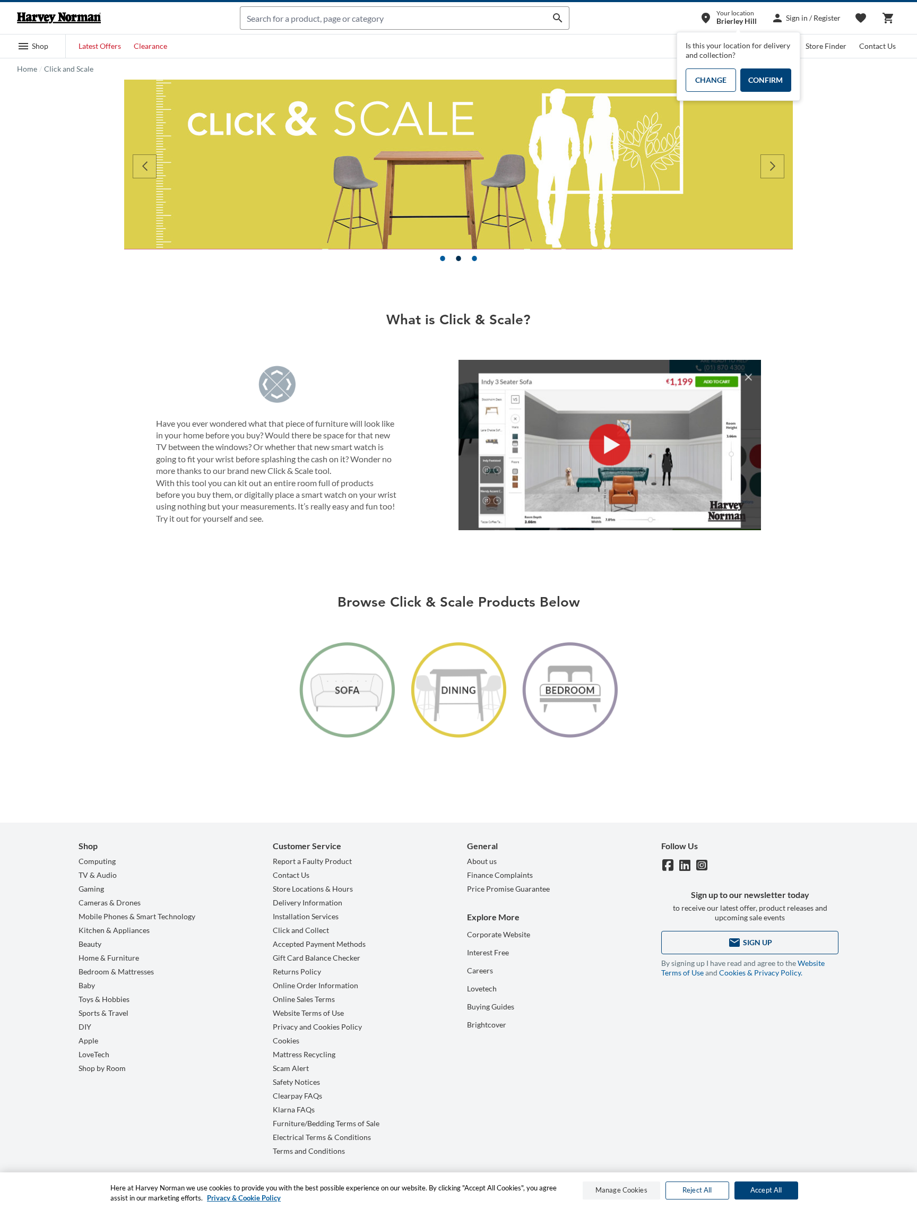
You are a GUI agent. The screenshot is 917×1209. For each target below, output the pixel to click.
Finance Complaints (500, 874)
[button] (33, 46)
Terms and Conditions (309, 1150)
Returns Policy (297, 971)
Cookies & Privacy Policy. (760, 972)
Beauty (90, 943)
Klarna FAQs (294, 1109)
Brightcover (486, 1024)
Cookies (286, 1040)
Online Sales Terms (304, 999)
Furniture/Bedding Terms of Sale (326, 1123)
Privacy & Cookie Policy (244, 1198)
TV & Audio (98, 874)
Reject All (697, 1190)
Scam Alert (291, 1068)
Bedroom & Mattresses (116, 971)
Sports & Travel (103, 1012)
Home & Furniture (109, 957)
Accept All (766, 1190)
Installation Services (306, 916)
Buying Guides (490, 1006)
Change (710, 79)
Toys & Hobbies (104, 999)
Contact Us (877, 45)
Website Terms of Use (308, 1012)
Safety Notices (296, 1081)
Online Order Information (315, 985)
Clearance (150, 45)
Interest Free (488, 952)
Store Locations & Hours (313, 888)
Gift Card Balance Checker (316, 957)
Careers (480, 970)
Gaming (91, 888)
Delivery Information (307, 902)
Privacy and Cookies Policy (317, 1026)
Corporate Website (498, 934)
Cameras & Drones (110, 902)
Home (27, 68)
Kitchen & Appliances (114, 930)
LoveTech (94, 1054)
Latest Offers (100, 45)
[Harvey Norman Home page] (59, 18)
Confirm (765, 79)
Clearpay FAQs (297, 1095)
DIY (85, 1026)
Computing (97, 861)
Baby (87, 985)
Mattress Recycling (304, 1054)
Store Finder (826, 45)
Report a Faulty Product (312, 861)
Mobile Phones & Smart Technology (137, 916)
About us (482, 861)
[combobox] (393, 18)
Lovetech (482, 988)
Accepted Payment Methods (319, 943)
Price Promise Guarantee (508, 888)
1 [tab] (442, 258)
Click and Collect (301, 930)
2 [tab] (458, 258)
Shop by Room (102, 1068)
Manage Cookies (621, 1190)
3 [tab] (474, 258)
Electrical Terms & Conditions (322, 1137)
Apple (88, 1040)
